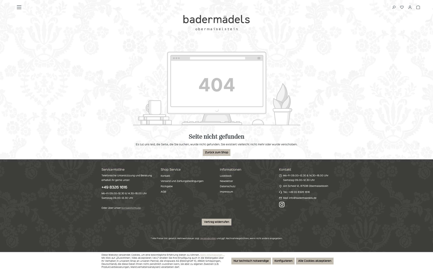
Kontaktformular (131, 208)
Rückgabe (167, 186)
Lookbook (226, 176)
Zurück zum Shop (216, 152)
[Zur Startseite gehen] (216, 22)
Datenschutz (227, 186)
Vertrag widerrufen (216, 222)
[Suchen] (394, 7)
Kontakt (165, 176)
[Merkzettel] (402, 7)
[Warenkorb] (418, 7)
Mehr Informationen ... (212, 255)
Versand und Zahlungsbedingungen (182, 181)
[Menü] (19, 7)
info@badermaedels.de (302, 198)
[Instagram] (281, 204)
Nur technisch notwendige (251, 261)
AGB (163, 192)
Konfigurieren (283, 261)
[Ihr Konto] (410, 7)
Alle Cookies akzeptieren (314, 261)
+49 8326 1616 (114, 187)
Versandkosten (208, 238)
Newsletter (226, 181)
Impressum (226, 192)
